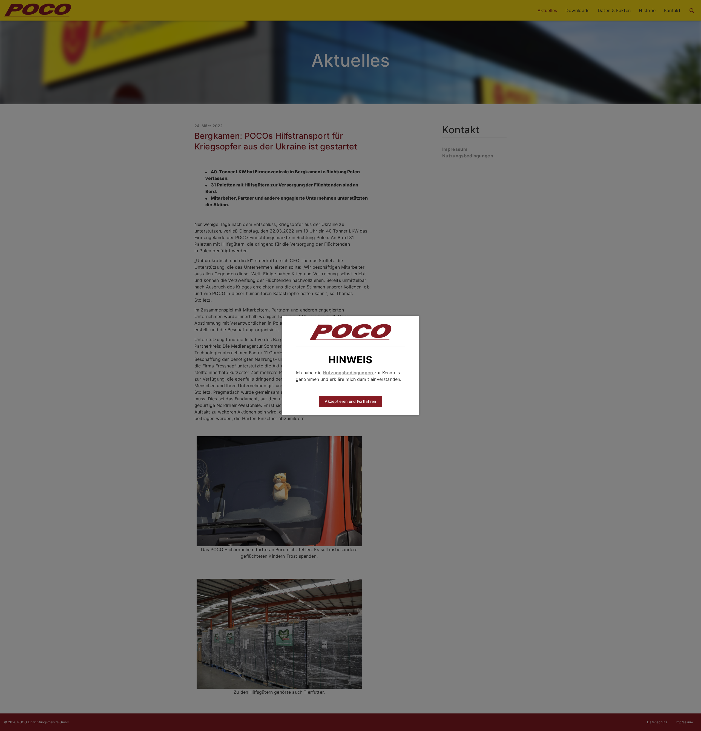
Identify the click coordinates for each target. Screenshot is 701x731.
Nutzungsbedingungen (348, 372)
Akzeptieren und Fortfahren (350, 401)
